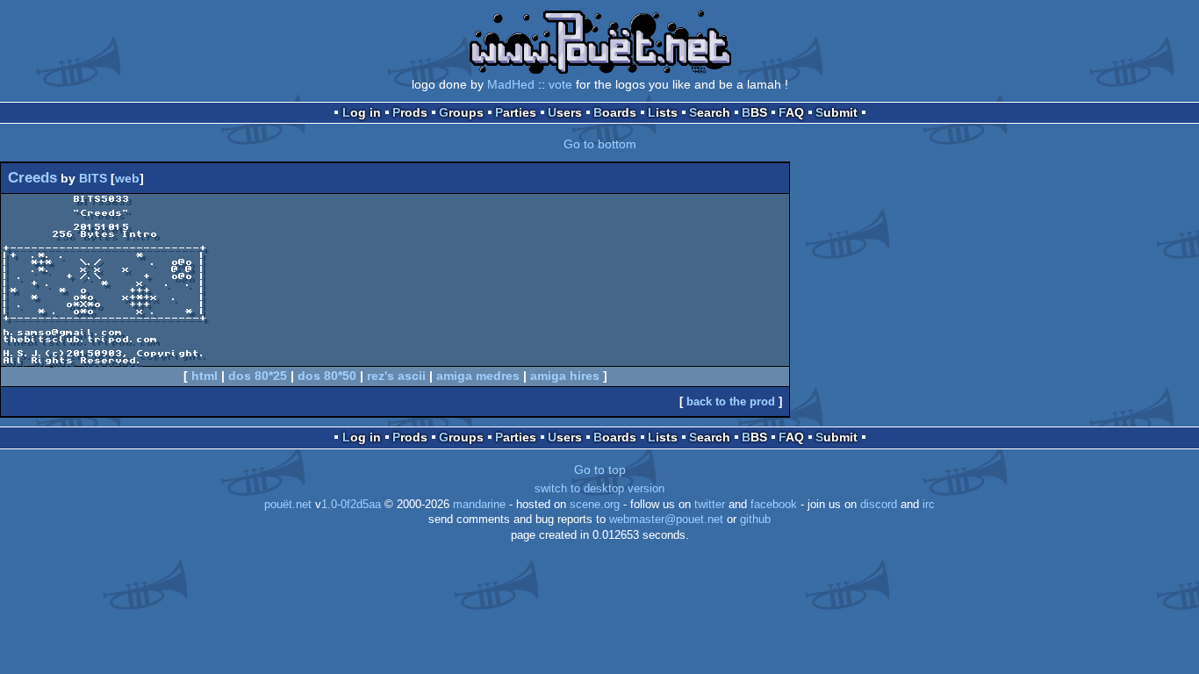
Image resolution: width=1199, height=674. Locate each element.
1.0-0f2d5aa (351, 504)
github (755, 519)
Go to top (600, 469)
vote (560, 84)
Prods (409, 112)
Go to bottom (600, 144)
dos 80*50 (327, 376)
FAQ (791, 112)
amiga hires (565, 376)
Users (565, 112)
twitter (709, 504)
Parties (515, 112)
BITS (93, 178)
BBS (754, 112)
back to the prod (730, 401)
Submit (836, 112)
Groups (461, 112)
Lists (663, 112)
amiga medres (478, 376)
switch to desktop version (599, 489)
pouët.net (288, 504)
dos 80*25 (257, 376)
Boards (614, 112)
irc (929, 504)
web (127, 178)
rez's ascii (396, 376)
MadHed (511, 84)
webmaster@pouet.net (666, 519)
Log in (361, 112)
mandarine (479, 504)
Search (709, 112)
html (204, 376)
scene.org (595, 504)
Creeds (32, 177)
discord (878, 504)
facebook (773, 504)
